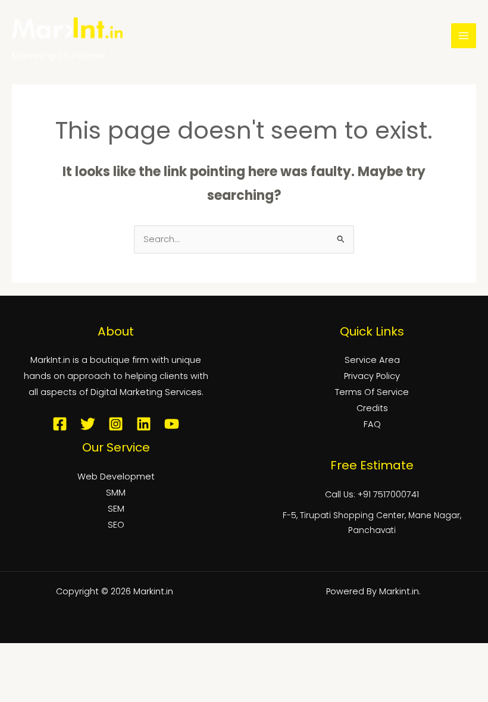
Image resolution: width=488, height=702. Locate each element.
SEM (116, 509)
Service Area (372, 360)
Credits (372, 408)
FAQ (372, 424)
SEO (116, 525)
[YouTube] (171, 423)
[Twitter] (87, 423)
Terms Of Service (372, 392)
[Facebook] (59, 423)
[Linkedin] (143, 423)
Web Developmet (116, 476)
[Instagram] (115, 423)
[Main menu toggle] (463, 35)
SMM (116, 493)
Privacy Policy (372, 376)
